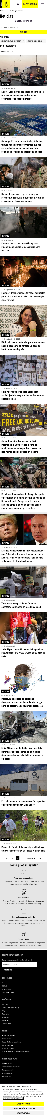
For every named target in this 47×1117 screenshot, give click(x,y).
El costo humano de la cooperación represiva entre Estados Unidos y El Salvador (23, 803)
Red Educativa (7, 1063)
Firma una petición (8, 1035)
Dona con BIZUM (8, 1048)
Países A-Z (5, 1020)
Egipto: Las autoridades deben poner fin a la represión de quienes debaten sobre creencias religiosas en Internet (22, 95)
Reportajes (5, 1014)
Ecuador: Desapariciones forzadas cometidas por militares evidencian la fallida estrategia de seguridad (23, 296)
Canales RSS (6, 1023)
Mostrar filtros (23, 21)
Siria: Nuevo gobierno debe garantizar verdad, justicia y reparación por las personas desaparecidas (23, 395)
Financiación (6, 989)
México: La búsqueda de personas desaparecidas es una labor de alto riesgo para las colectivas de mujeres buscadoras (22, 702)
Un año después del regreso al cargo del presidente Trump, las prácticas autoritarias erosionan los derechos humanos (22, 197)
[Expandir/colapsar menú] (42, 4)
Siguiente (29, 858)
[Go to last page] (40, 858)
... (8, 11)
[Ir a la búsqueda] (18, 4)
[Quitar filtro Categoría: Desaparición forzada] (23, 40)
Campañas (5, 1017)
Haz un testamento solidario (11, 1042)
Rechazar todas (23, 1113)
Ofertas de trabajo (8, 992)
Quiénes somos (7, 983)
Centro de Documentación (11, 1067)
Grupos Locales (7, 1073)
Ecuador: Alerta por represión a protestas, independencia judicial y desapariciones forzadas (21, 247)
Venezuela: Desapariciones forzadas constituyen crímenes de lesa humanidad (21, 605)
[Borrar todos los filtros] (44, 40)
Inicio (2, 11)
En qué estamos (18, 11)
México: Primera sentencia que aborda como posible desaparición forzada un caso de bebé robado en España (23, 346)
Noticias (5, 1004)
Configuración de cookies (23, 1108)
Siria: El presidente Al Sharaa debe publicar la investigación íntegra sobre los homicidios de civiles (23, 653)
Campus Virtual (7, 1070)
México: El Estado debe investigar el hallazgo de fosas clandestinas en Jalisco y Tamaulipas (23, 848)
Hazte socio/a (30, 4)
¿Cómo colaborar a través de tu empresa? (16, 1051)
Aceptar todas (23, 1104)
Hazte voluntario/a (8, 1045)
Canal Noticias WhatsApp (10, 1007)
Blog (3, 1011)
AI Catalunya (6, 1076)
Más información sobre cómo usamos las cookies (22, 1097)
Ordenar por (4, 51)
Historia (4, 986)
